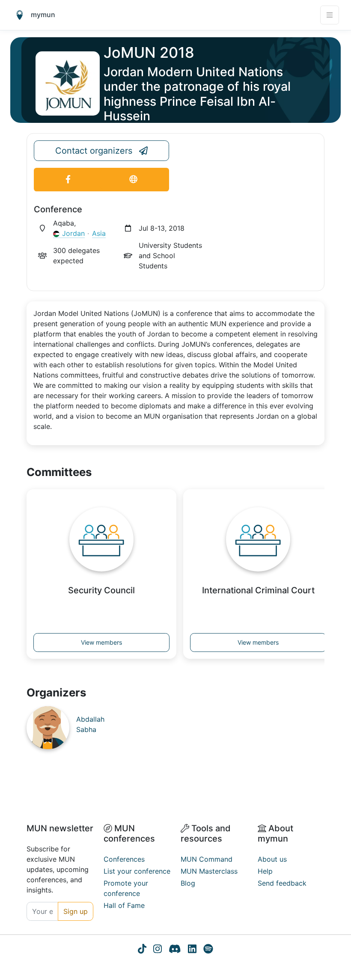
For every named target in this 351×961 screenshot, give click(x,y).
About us (272, 859)
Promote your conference (126, 888)
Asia (99, 233)
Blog (188, 883)
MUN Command (206, 859)
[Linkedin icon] (192, 950)
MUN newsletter (60, 828)
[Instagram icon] (157, 950)
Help (265, 871)
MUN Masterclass (209, 871)
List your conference (137, 871)
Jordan (73, 233)
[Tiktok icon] (142, 950)
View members (101, 642)
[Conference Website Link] (133, 179)
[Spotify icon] (208, 950)
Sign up (75, 911)
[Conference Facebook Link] (68, 179)
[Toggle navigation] (329, 15)
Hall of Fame (124, 905)
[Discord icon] (175, 950)
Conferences (124, 859)
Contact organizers (93, 151)
